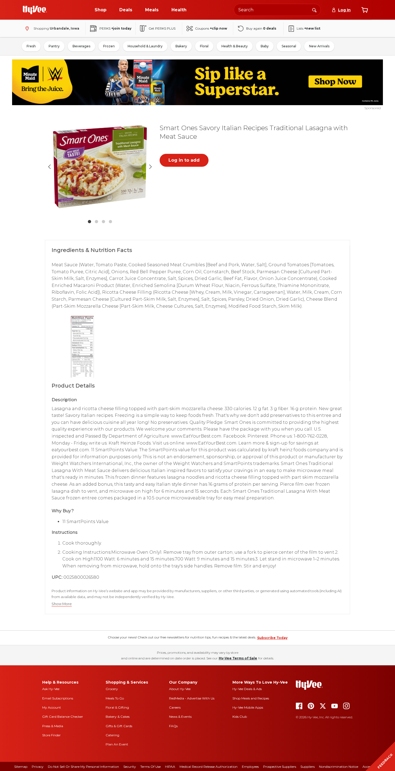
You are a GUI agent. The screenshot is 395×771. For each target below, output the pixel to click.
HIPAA (170, 767)
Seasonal (289, 46)
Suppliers (307, 767)
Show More (62, 604)
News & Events (180, 717)
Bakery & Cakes (118, 717)
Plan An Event (117, 744)
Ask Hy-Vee (50, 689)
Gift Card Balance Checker (62, 717)
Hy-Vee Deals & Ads (247, 689)
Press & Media (52, 726)
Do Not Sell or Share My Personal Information (83, 767)
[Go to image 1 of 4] (89, 221)
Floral (204, 46)
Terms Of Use (150, 767)
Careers (175, 707)
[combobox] (277, 10)
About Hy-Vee (180, 689)
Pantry (54, 46)
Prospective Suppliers (279, 767)
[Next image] (150, 167)
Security (129, 767)
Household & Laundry (145, 46)
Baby (265, 46)
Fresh (31, 46)
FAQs (173, 726)
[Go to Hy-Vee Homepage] (35, 10)
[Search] (314, 9)
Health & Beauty (234, 46)
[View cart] (364, 10)
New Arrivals (319, 46)
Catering (112, 735)
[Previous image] (49, 167)
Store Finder (51, 735)
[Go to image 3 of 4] (103, 221)
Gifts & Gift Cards (119, 726)
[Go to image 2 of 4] (96, 221)
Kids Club (239, 717)
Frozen (109, 46)
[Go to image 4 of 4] (110, 221)
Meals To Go (115, 698)
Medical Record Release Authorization (208, 767)
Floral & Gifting (117, 707)
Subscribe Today (272, 638)
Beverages (81, 46)
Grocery (112, 689)
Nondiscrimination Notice (338, 767)
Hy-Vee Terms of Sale (238, 658)
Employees (250, 767)
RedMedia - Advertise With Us (191, 698)
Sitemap (20, 767)
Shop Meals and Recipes (250, 698)
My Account (51, 707)
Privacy (38, 767)
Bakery (181, 46)
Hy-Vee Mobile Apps (247, 707)
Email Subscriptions (57, 698)
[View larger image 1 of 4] (100, 166)
